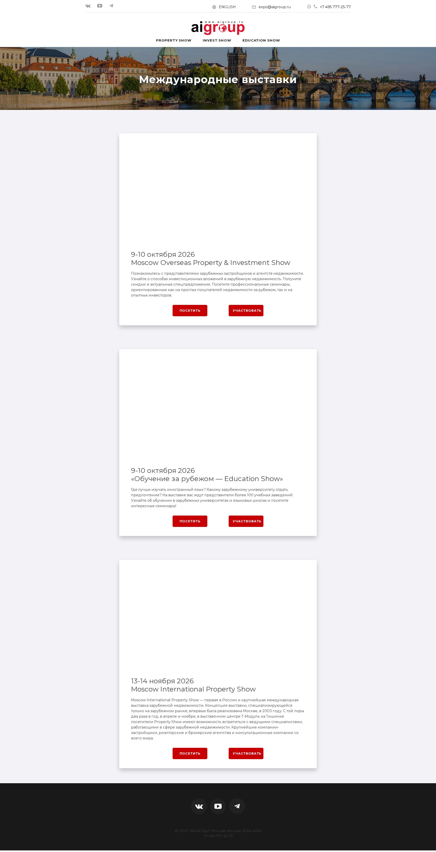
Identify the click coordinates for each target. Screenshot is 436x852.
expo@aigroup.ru (275, 7)
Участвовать (247, 311)
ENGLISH (227, 7)
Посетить (190, 311)
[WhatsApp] (309, 6)
